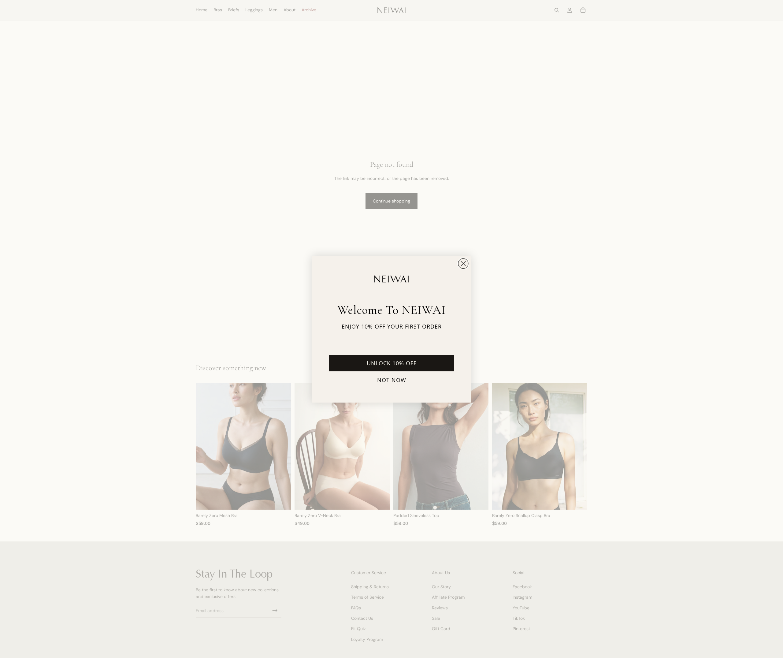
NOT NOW (391, 380)
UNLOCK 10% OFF (392, 363)
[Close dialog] (463, 263)
